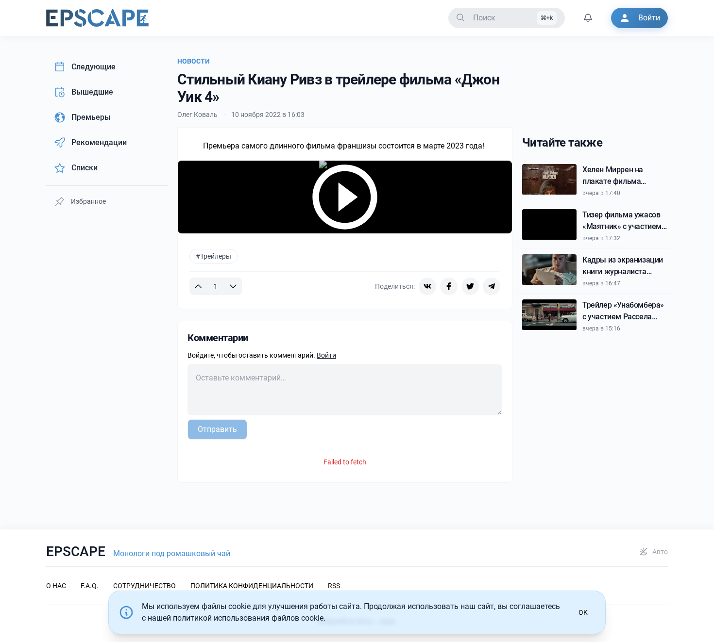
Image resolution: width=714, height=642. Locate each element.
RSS (334, 586)
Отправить (217, 429)
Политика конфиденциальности (251, 586)
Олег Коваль (197, 114)
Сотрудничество (144, 586)
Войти (326, 355)
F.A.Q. (90, 586)
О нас (56, 586)
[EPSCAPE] (97, 18)
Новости (193, 61)
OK (583, 612)
